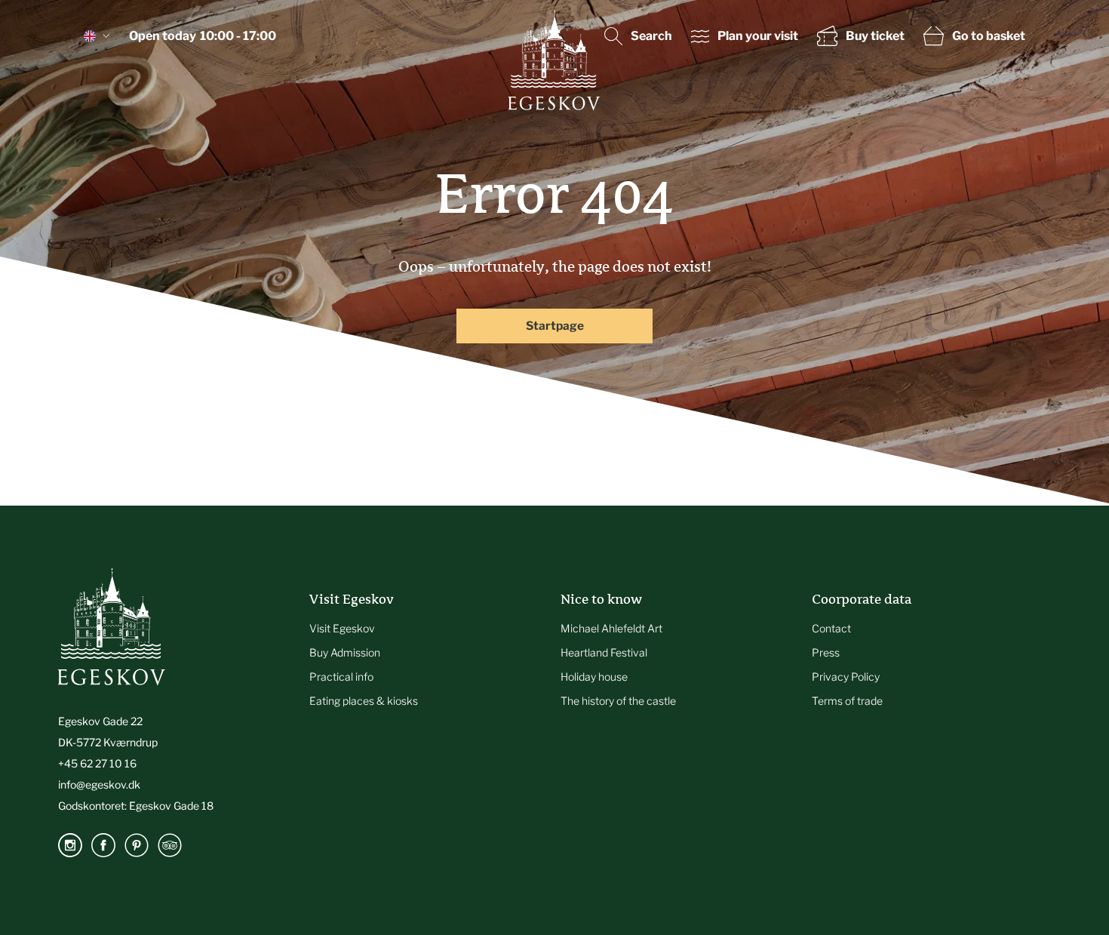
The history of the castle (618, 700)
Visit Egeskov (342, 628)
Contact (831, 628)
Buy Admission (344, 652)
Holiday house (594, 676)
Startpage (555, 325)
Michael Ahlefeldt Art (611, 628)
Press (826, 652)
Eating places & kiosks (363, 700)
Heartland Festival (604, 652)
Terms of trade (847, 700)
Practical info (341, 676)
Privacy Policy (846, 676)
